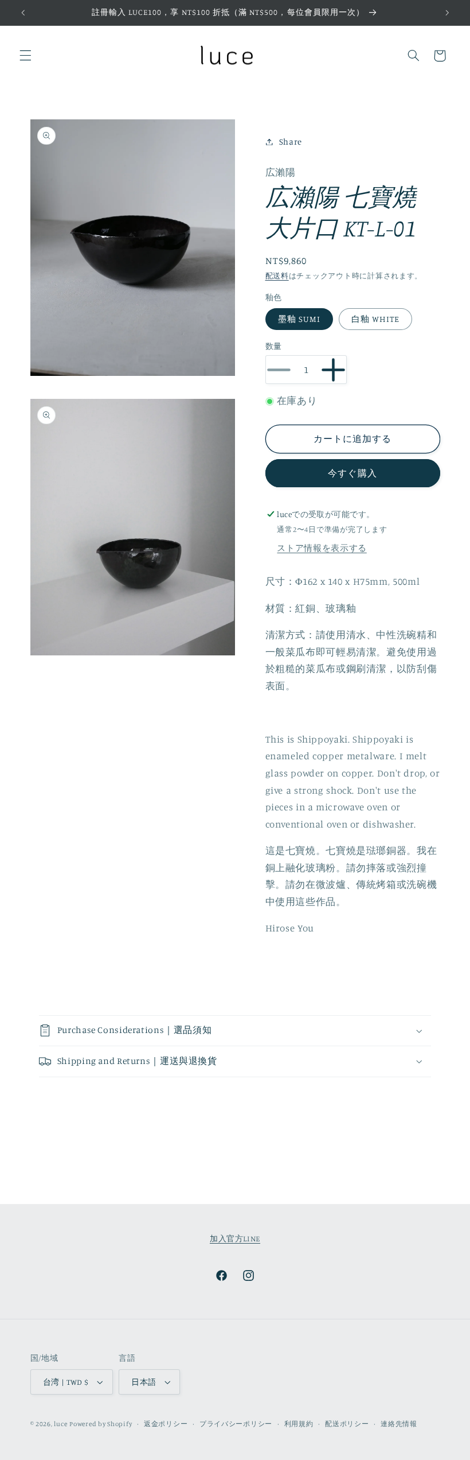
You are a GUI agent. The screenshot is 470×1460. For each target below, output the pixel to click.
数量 (273, 346)
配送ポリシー (347, 1424)
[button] (25, 55)
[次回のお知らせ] (447, 12)
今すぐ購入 (352, 473)
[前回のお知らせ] (23, 12)
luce (60, 1424)
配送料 (277, 275)
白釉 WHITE (375, 319)
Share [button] (290, 141)
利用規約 (299, 1424)
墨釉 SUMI (299, 319)
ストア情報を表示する (321, 548)
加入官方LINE (235, 1238)
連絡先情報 (399, 1424)
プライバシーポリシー (235, 1424)
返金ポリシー (165, 1424)
